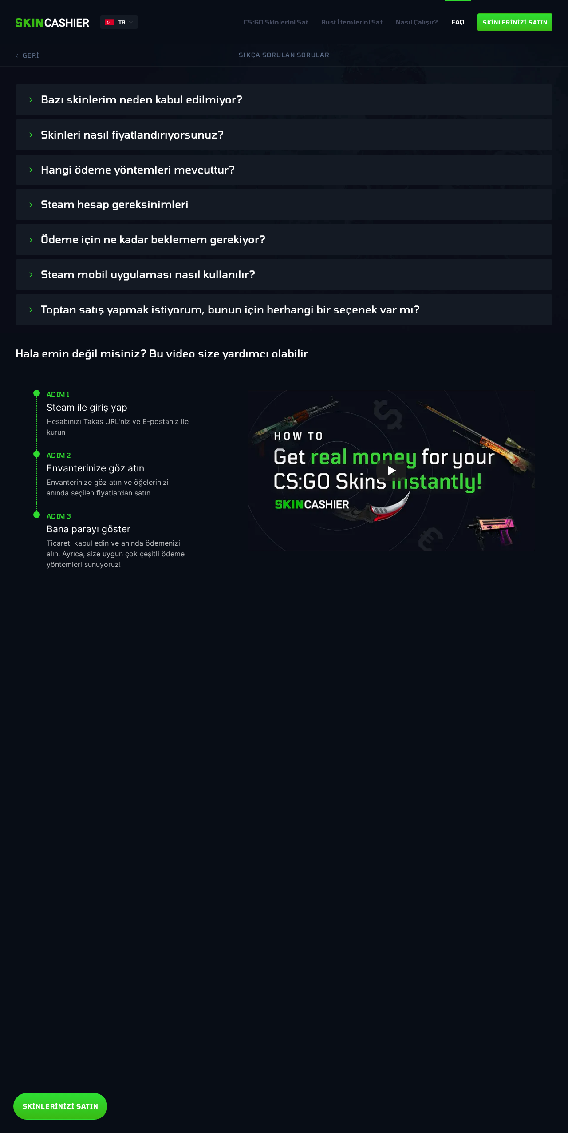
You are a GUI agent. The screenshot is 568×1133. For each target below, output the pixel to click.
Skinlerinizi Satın (61, 1106)
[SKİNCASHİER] (52, 22)
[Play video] (391, 470)
